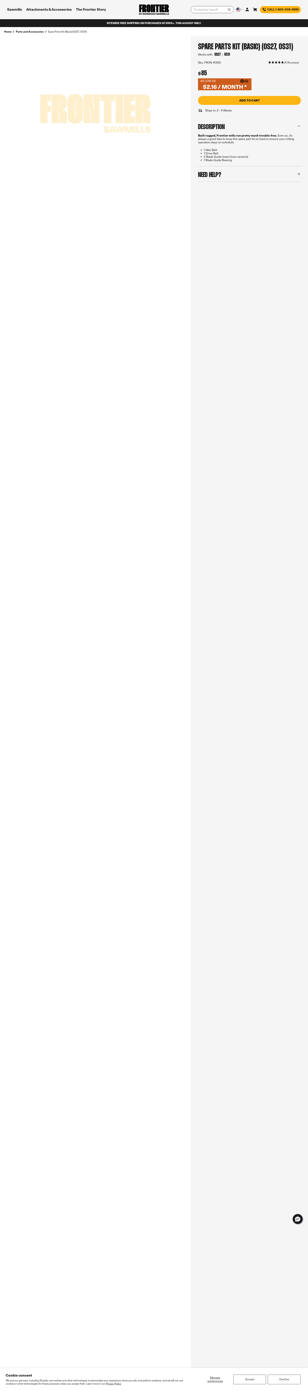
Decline (284, 1379)
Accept (249, 1379)
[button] (283, 62)
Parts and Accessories (30, 31)
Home (8, 31)
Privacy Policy (113, 1383)
